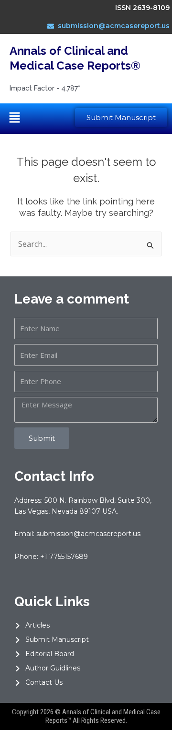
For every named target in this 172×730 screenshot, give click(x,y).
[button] (14, 118)
